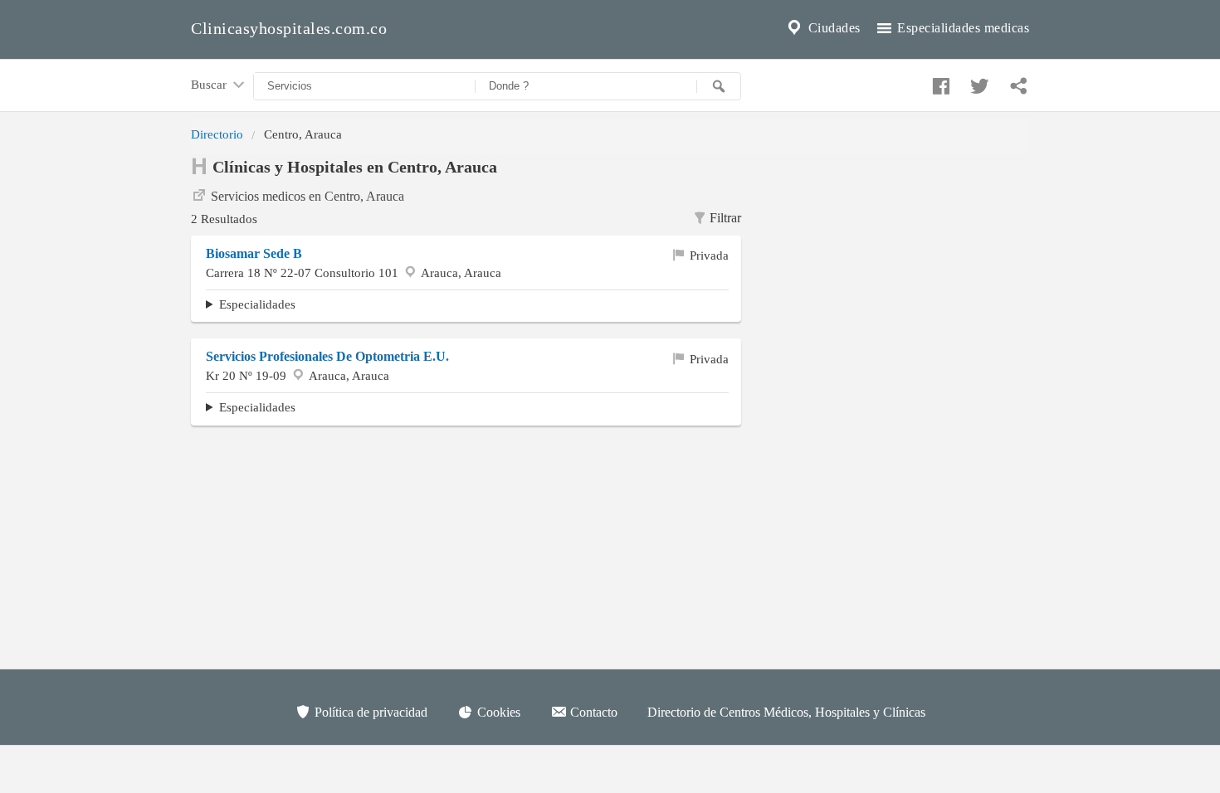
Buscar (210, 84)
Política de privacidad (369, 712)
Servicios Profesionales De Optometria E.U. (327, 356)
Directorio (217, 134)
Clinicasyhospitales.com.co (289, 28)
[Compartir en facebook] (938, 82)
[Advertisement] (897, 258)
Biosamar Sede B (254, 253)
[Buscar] (718, 86)
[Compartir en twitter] (977, 82)
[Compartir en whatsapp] (1016, 82)
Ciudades (832, 28)
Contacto (592, 712)
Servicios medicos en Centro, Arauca (307, 196)
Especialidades (257, 304)
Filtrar (725, 218)
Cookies (497, 712)
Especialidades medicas (962, 28)
